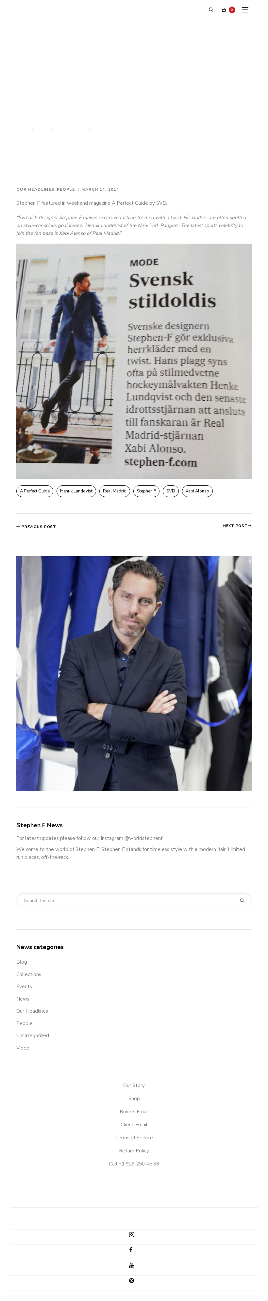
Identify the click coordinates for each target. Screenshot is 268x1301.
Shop (134, 1098)
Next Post (235, 525)
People (66, 189)
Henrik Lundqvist (76, 491)
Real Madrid (114, 491)
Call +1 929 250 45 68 (134, 1164)
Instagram (136, 1236)
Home (23, 130)
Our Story (134, 1085)
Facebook (136, 1251)
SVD (170, 491)
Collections (28, 974)
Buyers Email (134, 1111)
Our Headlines (71, 130)
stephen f (146, 491)
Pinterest (136, 1282)
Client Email (134, 1124)
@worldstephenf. (144, 838)
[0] (224, 10)
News (42, 130)
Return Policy (134, 1151)
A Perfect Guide (35, 491)
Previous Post (38, 526)
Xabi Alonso (197, 491)
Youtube (136, 1266)
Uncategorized (32, 1035)
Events (24, 986)
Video (22, 1048)
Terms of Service (134, 1137)
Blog (21, 962)
